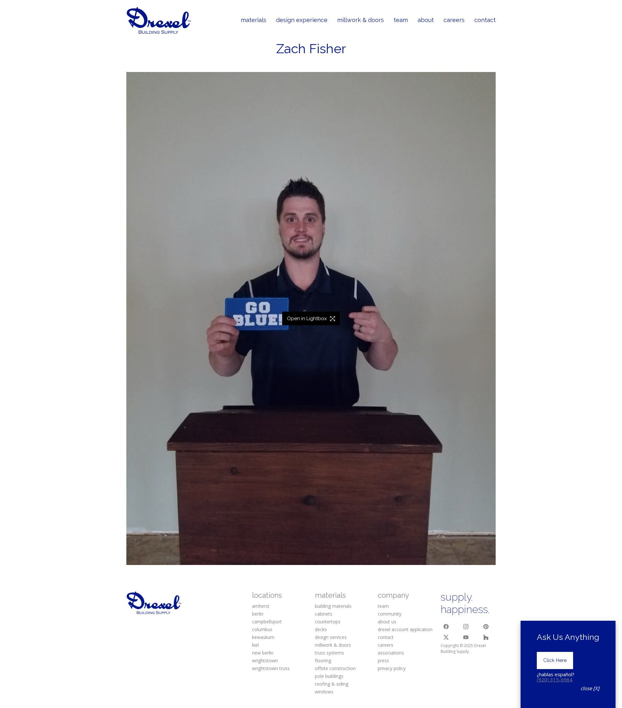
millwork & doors (333, 645)
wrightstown (265, 660)
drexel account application (405, 629)
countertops (327, 621)
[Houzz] (485, 637)
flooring (323, 660)
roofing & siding (331, 684)
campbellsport (267, 621)
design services (331, 637)
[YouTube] (466, 637)
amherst (261, 606)
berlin (257, 614)
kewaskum (263, 637)
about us (387, 621)
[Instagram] (466, 626)
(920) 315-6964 (554, 679)
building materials (333, 606)
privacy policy (392, 668)
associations (391, 653)
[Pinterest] (485, 626)
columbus (262, 629)
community (389, 614)
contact (386, 637)
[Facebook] (446, 626)
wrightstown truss (271, 668)
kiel (255, 645)
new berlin (262, 653)
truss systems (329, 653)
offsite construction (335, 668)
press (383, 660)
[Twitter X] (446, 637)
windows (324, 692)
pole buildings (329, 676)
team (383, 606)
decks (321, 629)
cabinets (323, 614)
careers (385, 645)
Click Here (555, 660)
